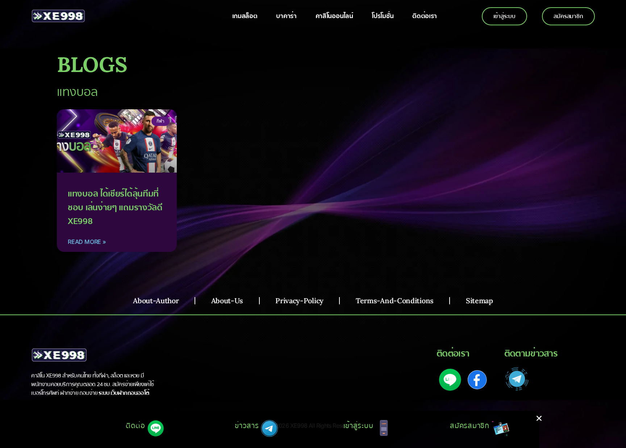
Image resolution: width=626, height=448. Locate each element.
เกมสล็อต (245, 16)
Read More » (87, 242)
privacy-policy (299, 300)
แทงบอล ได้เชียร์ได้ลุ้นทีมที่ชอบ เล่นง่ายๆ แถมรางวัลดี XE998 (115, 207)
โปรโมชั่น (382, 16)
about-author (156, 300)
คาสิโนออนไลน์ (334, 16)
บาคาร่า (286, 16)
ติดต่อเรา (424, 16)
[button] (539, 418)
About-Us (227, 300)
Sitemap (479, 300)
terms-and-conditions (395, 300)
